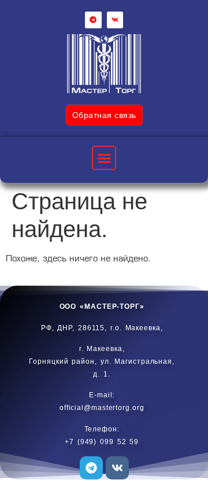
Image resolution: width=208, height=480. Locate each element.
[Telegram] (93, 20)
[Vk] (115, 20)
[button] (104, 158)
